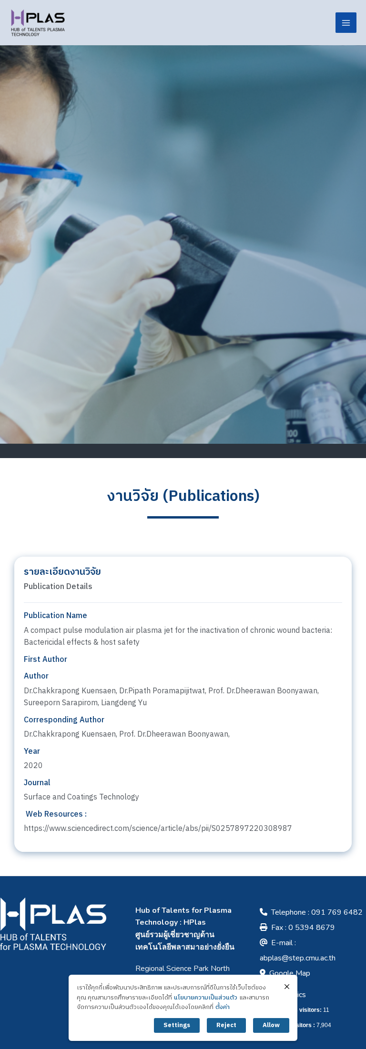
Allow (271, 1025)
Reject (226, 1025)
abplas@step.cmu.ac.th (298, 958)
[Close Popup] (287, 986)
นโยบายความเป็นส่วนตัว (205, 998)
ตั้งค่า (222, 1007)
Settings (176, 1025)
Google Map (289, 973)
